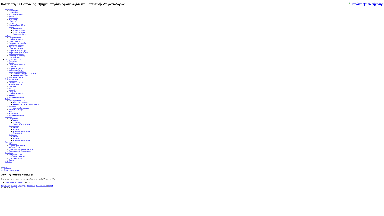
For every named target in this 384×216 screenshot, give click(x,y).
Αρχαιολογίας (17, 129)
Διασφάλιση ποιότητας (16, 14)
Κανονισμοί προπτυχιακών (17, 43)
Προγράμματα (14, 119)
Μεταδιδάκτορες (14, 113)
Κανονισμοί (12, 95)
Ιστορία (15, 120)
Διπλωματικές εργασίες (16, 77)
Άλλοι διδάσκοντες (15, 147)
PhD (7, 99)
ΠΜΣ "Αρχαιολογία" (13, 79)
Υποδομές (12, 90)
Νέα (11, 27)
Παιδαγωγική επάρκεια (16, 54)
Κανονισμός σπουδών (17, 101)
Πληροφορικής (17, 133)
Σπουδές (11, 63)
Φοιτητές (9, 153)
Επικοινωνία (31, 186)
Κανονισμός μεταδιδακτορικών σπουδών (26, 104)
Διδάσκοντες (13, 144)
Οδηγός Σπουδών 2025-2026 (14, 182)
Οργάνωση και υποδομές (17, 65)
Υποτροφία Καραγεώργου (21, 108)
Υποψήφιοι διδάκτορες (16, 109)
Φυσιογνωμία (13, 11)
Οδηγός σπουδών (14, 41)
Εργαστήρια (14, 126)
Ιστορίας (15, 127)
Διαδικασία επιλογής (15, 70)
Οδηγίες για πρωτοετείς (16, 45)
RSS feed (14, 186)
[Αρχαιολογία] (6, 169)
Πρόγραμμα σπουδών (16, 37)
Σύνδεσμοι (8, 162)
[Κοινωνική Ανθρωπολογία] (10, 170)
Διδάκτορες (12, 111)
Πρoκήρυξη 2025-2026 (17, 72)
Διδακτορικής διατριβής (20, 102)
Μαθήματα (12, 66)
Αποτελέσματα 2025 (15, 86)
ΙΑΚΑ (16, 187)
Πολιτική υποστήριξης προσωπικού (20, 151)
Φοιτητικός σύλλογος (15, 155)
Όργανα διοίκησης (14, 12)
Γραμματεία (12, 21)
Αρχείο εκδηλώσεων (19, 32)
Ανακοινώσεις (17, 29)
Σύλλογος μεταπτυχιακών (17, 156)
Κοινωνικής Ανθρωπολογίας (22, 131)
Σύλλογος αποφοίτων (15, 158)
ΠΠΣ (7, 36)
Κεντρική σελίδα (41, 186)
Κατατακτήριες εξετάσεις (17, 55)
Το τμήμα (9, 9)
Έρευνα (8, 117)
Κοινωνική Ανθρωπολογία (21, 124)
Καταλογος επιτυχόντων (20, 75)
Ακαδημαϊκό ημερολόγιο (17, 25)
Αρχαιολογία (17, 122)
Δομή (10, 88)
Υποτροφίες (14, 106)
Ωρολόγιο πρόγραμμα (16, 39)
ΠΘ (11, 187)
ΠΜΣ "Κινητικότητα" (13, 59)
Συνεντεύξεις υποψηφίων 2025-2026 (24, 73)
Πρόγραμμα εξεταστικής (16, 48)
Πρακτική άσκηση (14, 57)
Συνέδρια (13, 135)
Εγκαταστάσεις (13, 18)
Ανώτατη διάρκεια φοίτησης (18, 50)
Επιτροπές (12, 23)
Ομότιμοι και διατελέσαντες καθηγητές (21, 149)
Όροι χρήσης (22, 186)
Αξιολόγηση (13, 19)
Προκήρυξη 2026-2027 (16, 83)
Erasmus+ (12, 160)
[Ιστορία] (4, 167)
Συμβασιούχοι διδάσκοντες (17, 145)
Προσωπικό (10, 142)
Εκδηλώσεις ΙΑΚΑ (19, 30)
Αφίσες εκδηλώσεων (19, 34)
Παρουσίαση (13, 61)
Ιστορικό (11, 16)
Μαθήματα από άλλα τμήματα (18, 52)
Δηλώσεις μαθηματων (16, 47)
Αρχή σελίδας (5, 186)
